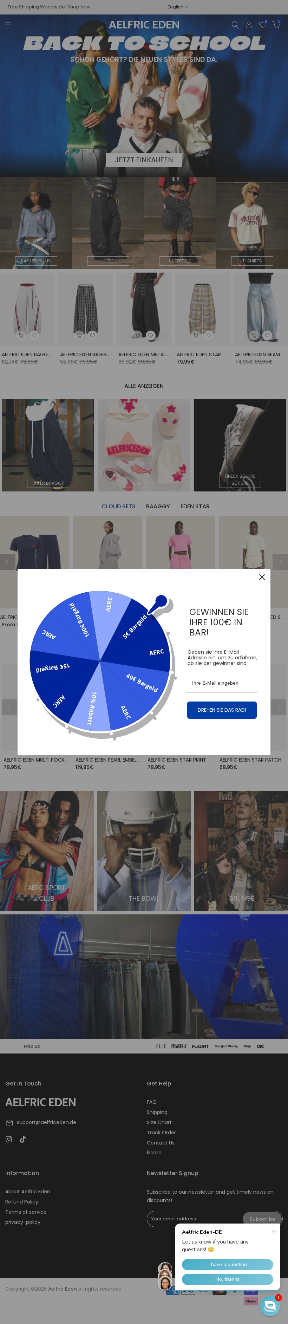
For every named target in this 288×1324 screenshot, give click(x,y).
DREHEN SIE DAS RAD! (222, 709)
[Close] (262, 577)
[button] (270, 1306)
